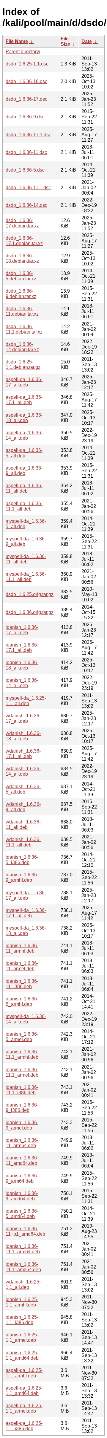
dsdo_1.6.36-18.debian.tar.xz (22, 258)
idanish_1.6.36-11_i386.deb (22, 984)
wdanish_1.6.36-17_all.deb (23, 718)
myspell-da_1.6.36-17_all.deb (26, 895)
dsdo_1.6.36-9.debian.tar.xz (21, 293)
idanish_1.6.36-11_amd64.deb (22, 1160)
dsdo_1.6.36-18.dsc (26, 81)
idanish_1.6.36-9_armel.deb (22, 1125)
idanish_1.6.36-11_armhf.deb (22, 948)
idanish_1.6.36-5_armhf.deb (22, 1001)
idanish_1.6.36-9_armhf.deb (22, 877)
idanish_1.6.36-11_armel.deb (22, 966)
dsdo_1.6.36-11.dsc (26, 152)
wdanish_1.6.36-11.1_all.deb (23, 842)
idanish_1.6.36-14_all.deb (22, 683)
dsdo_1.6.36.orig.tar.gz (30, 612)
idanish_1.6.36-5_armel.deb (22, 1036)
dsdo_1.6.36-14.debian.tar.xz (22, 347)
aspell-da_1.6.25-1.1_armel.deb (24, 1408)
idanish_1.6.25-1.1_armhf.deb (22, 1302)
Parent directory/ (23, 51)
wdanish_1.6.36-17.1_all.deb (23, 753)
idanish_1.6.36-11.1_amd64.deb (23, 1267)
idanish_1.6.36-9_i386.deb (22, 1107)
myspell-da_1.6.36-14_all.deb (26, 1019)
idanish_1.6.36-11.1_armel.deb (22, 1072)
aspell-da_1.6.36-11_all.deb (24, 488)
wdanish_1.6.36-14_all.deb (23, 771)
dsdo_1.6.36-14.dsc (26, 205)
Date (86, 41)
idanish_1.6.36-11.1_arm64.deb (23, 1249)
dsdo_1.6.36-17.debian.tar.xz (22, 223)
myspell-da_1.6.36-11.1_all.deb (26, 576)
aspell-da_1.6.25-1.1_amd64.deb (24, 1390)
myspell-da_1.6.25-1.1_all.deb (26, 701)
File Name (17, 41)
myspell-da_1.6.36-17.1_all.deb (26, 913)
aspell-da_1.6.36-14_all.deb (24, 435)
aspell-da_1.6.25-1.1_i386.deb (24, 1426)
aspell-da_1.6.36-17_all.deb (24, 382)
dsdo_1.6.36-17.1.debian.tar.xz (24, 241)
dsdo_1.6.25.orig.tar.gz (30, 594)
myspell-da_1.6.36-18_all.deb (26, 930)
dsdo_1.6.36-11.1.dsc (28, 187)
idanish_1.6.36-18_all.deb (22, 665)
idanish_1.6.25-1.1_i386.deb (22, 1320)
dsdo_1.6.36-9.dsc (25, 116)
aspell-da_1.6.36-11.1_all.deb (24, 506)
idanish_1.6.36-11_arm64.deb (22, 1143)
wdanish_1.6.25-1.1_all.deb (23, 1284)
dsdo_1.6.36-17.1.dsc (28, 134)
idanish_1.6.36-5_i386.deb (22, 860)
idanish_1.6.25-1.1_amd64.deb (22, 1355)
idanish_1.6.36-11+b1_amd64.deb (25, 1231)
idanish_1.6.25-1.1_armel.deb (22, 1337)
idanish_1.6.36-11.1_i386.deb (22, 1090)
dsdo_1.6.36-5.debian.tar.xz (21, 276)
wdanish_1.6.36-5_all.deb (23, 789)
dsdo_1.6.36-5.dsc (25, 169)
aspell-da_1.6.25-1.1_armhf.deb (24, 1373)
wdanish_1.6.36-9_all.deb (23, 807)
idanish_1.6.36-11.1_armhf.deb (22, 1054)
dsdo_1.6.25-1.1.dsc (27, 63)
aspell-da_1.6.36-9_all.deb (24, 470)
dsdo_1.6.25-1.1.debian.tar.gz (23, 364)
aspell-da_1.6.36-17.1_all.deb (24, 400)
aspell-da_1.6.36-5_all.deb (24, 453)
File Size (65, 41)
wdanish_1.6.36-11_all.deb (23, 824)
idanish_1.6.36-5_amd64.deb (22, 1213)
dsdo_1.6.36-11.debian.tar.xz (22, 311)
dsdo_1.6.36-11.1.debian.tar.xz (24, 329)
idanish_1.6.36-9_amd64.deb (22, 1196)
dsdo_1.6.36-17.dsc (26, 99)
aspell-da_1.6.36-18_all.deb (24, 417)
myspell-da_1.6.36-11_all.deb (26, 559)
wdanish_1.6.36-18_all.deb (23, 736)
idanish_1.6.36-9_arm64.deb (22, 1178)
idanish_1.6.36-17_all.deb (22, 630)
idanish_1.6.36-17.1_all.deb (22, 647)
